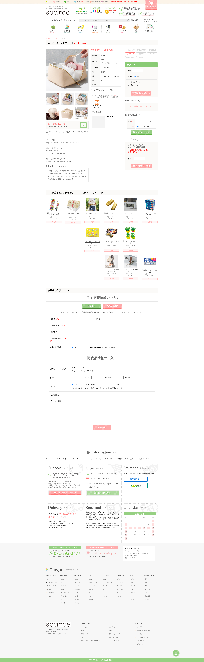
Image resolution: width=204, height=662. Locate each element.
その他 (49, 596)
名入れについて (113, 630)
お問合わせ (70, 2)
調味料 (133, 592)
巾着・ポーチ (51, 592)
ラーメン (133, 586)
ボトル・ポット (107, 582)
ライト (91, 592)
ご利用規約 (140, 634)
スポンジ (77, 592)
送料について (84, 630)
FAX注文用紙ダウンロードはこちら (140, 106)
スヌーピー (120, 582)
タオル (63, 582)
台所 (146, 582)
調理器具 (77, 589)
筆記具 (91, 589)
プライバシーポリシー (143, 637)
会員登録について (114, 637)
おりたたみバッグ (52, 582)
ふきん (77, 586)
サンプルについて (114, 627)
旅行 (104, 589)
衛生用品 (147, 596)
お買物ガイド (59, 2)
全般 (48, 579)
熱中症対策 (147, 19)
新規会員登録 (96, 2)
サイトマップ (140, 640)
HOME (50, 2)
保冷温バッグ (51, 589)
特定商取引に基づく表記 (144, 630)
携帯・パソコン (93, 582)
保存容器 (77, 582)
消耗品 (77, 599)
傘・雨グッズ (65, 592)
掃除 (62, 589)
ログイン (105, 2)
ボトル (156, 21)
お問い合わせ (140, 644)
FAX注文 (86, 2)
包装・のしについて (114, 634)
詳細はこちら (132, 152)
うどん (133, 589)
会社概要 (139, 627)
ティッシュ (148, 589)
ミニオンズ (120, 589)
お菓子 (133, 582)
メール (78, 2)
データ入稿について (114, 640)
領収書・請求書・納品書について (90, 640)
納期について (84, 634)
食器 (76, 596)
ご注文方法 (84, 627)
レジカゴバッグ (51, 586)
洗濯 (146, 586)
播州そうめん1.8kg (73, 213)
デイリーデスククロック (131, 213)
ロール (147, 592)
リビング (63, 586)
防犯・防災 (64, 596)
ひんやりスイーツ (149, 21)
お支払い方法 (84, 637)
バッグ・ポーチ (55, 38)
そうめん (153, 19)
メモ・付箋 (92, 586)
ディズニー (120, 586)
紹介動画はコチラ (56, 124)
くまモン (119, 592)
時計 (90, 596)
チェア (105, 586)
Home (48, 38)
